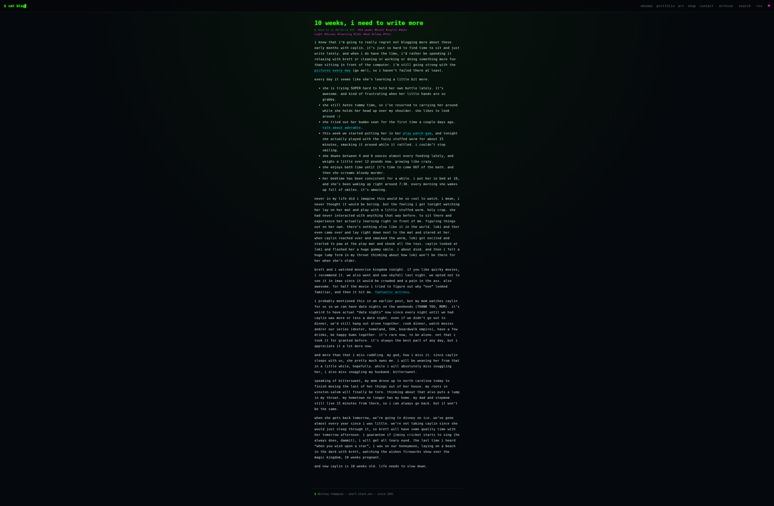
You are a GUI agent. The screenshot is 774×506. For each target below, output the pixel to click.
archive (726, 6)
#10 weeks (365, 29)
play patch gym (417, 133)
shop (692, 6)
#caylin (391, 29)
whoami (647, 6)
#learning (344, 34)
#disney (330, 34)
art (681, 6)
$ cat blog (14, 6)
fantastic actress (392, 292)
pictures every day (332, 70)
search (745, 6)
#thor (387, 34)
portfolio (665, 6)
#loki (358, 34)
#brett (379, 29)
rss (759, 6)
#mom (366, 34)
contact (706, 6)
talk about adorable (341, 128)
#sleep (376, 34)
